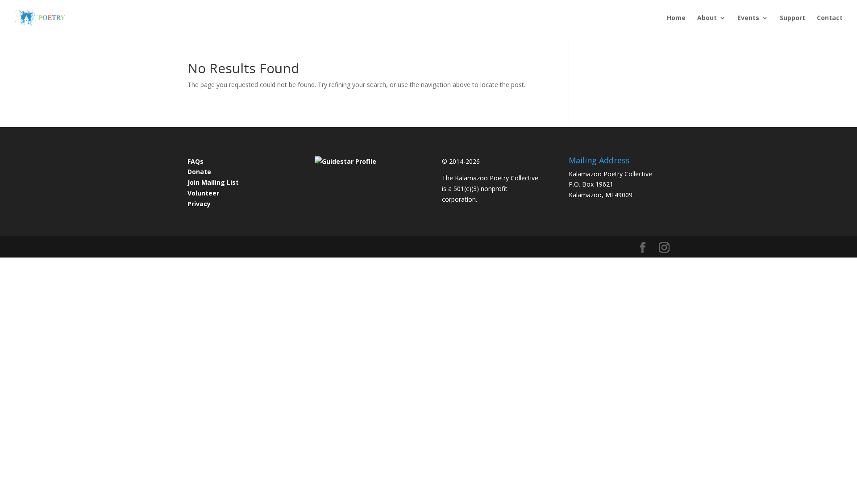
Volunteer (203, 193)
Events (748, 18)
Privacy (199, 203)
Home (676, 18)
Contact (830, 18)
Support (792, 18)
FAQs (195, 161)
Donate (199, 171)
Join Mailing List (213, 182)
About (707, 18)
